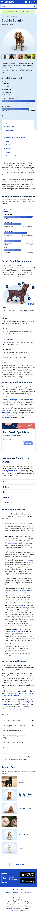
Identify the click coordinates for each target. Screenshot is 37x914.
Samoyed (22, 848)
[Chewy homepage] (9, 2)
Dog (8, 16)
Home (3, 16)
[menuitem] (14, 126)
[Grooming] (18, 482)
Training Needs (8, 239)
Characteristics (11, 126)
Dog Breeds (14, 16)
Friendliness (6, 106)
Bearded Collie (24, 835)
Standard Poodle (25, 808)
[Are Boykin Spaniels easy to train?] (18, 747)
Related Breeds (11, 156)
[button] (5, 56)
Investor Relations (16, 906)
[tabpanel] (18, 234)
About (7, 906)
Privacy (16, 902)
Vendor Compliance (28, 904)
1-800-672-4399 (11, 892)
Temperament (11, 134)
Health (8, 145)
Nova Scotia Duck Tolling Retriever (25, 795)
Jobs (25, 906)
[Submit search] (34, 6)
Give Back (9, 908)
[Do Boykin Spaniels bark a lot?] (18, 742)
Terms (10, 902)
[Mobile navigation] (2, 2)
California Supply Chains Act (11, 904)
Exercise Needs (8, 214)
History (8, 148)
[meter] (18, 102)
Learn (30, 906)
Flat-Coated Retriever (23, 782)
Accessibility (25, 902)
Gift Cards (17, 908)
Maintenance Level (9, 98)
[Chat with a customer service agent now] (26, 2)
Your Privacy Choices (19, 911)
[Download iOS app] (27, 875)
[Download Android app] (27, 881)
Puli (20, 822)
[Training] (18, 487)
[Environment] (18, 502)
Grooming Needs (9, 231)
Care (7, 141)
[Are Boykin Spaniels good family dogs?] (18, 736)
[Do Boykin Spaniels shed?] (18, 720)
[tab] (6, 210)
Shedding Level (8, 248)
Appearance (10, 130)
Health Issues (8, 222)
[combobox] (18, 6)
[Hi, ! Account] (31, 2)
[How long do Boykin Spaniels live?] (18, 725)
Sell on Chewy (27, 908)
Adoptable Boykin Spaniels (15, 137)
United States (19, 898)
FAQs (8, 152)
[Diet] (18, 492)
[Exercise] (18, 497)
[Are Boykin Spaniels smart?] (18, 730)
